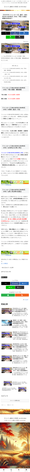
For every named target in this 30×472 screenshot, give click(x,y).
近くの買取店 (4, 263)
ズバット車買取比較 (6, 185)
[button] (19, 37)
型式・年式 (5, 277)
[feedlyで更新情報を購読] (8, 295)
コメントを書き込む (15, 400)
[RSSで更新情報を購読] (22, 295)
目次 (13, 65)
